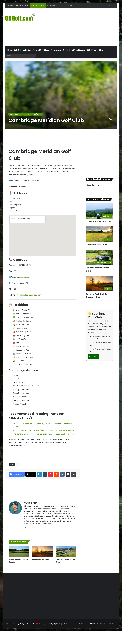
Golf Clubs (37, 114)
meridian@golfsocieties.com (29, 295)
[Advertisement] (82, 26)
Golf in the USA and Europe (74, 50)
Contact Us (101, 624)
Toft (17, 464)
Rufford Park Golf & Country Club (96, 295)
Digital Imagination (60, 624)
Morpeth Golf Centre (41, 559)
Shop (101, 50)
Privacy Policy (112, 624)
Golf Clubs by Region (22, 50)
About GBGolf (90, 624)
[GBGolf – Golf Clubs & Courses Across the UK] (22, 16)
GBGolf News (92, 50)
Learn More (93, 356)
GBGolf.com (30, 502)
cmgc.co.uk (24, 277)
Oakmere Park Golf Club (99, 221)
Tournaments (56, 50)
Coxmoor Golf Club (54, 5)
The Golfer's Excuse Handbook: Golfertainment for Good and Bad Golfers (43, 434)
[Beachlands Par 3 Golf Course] (19, 551)
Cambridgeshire (15, 114)
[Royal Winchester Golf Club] (66, 551)
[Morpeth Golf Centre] (42, 551)
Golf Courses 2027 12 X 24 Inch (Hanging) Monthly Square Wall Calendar (43, 430)
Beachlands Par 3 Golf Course (18, 560)
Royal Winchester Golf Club (66, 560)
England (27, 114)
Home (9, 50)
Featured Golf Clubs (41, 50)
